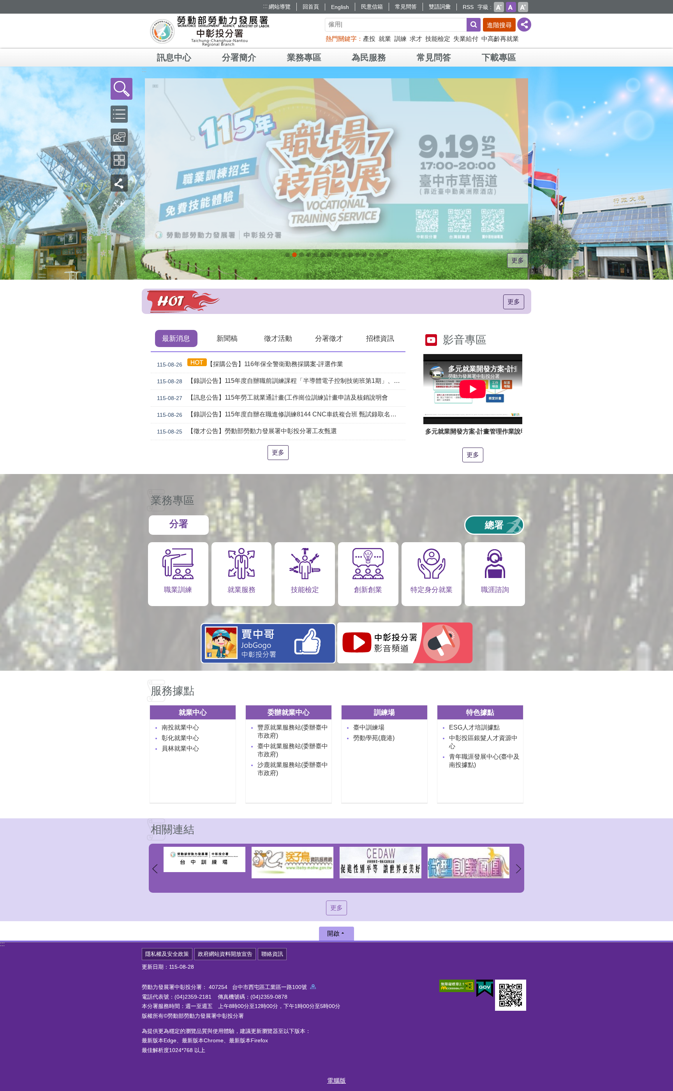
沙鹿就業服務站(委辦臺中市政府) (292, 768)
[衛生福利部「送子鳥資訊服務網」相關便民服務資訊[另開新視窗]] (204, 862)
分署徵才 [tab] (329, 338)
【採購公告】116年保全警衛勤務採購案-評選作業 (250, 364)
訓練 (400, 38)
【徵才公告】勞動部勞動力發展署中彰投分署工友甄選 (247, 431)
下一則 (518, 869)
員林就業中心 (180, 748)
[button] (121, 89)
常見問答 (406, 7)
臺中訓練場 (368, 727)
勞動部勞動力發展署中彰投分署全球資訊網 (209, 31)
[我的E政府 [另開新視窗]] (484, 989)
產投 (369, 38)
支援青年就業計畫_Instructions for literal (343, 254)
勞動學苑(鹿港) (374, 738)
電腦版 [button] (336, 1080)
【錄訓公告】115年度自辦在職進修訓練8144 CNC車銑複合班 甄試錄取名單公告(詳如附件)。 (281, 414)
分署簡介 (239, 57)
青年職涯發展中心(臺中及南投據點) (484, 760)
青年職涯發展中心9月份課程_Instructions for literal (287, 254)
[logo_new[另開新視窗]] (468, 859)
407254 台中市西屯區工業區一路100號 (259, 987)
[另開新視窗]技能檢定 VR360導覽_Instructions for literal (385, 254)
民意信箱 (372, 7)
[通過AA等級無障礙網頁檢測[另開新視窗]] (456, 986)
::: (265, 6)
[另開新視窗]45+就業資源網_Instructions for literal (378, 254)
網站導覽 (280, 7)
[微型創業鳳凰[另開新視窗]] (380, 862)
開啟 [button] (333, 933)
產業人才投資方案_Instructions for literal (364, 254)
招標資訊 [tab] (380, 338)
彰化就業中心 (180, 738)
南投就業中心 (180, 727)
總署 (494, 525)
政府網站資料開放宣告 (225, 954)
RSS (468, 7)
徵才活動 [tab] (278, 338)
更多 (517, 260)
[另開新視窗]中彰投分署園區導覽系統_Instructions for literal (329, 254)
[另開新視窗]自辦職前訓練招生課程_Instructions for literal (301, 254)
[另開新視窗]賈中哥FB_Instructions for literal (350, 254)
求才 (416, 38)
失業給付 (465, 38)
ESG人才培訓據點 (474, 727)
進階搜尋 (499, 25)
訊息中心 (174, 57)
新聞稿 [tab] (227, 338)
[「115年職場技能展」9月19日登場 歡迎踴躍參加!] (336, 163)
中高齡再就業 (500, 38)
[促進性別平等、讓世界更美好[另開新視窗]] (292, 862)
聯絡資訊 (272, 954)
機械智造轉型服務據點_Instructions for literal (357, 254)
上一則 (154, 869)
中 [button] (511, 7)
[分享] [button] (524, 25)
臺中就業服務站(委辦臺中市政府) (292, 750)
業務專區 (304, 57)
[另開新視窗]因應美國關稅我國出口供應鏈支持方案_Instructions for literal (308, 254)
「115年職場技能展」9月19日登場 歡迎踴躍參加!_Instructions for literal (294, 254)
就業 (385, 38)
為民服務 (369, 57)
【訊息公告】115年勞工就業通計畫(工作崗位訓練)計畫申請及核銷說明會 (272, 397)
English (340, 7)
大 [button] (523, 7)
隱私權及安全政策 (167, 954)
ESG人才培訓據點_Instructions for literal (322, 254)
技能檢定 (437, 38)
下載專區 (499, 57)
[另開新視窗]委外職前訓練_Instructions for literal (371, 254)
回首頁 (311, 7)
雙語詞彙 (440, 7)
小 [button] (499, 7)
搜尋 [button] (474, 25)
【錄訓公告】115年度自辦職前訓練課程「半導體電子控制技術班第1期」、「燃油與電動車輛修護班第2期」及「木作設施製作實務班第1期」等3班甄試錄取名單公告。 (281, 380)
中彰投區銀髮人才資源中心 (483, 742)
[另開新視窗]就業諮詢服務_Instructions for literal (336, 254)
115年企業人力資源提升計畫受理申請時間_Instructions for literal (315, 254)
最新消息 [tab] (176, 338)
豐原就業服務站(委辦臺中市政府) (292, 731)
